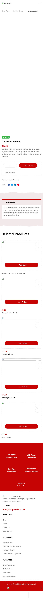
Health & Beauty (18, 11)
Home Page (5, 11)
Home (5, 520)
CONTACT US (7, 531)
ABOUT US (6, 527)
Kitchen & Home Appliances (12, 554)
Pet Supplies (7, 572)
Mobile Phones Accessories (12, 546)
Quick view (37, 249)
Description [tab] (10, 202)
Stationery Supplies (9, 550)
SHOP (5, 524)
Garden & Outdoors (9, 576)
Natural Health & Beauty (9, 313)
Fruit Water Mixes (7, 354)
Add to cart (29, 165)
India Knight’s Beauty (8, 398)
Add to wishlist (10, 173)
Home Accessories (9, 565)
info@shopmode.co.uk (14, 509)
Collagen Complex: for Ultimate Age (13, 273)
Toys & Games (7, 542)
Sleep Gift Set (6, 437)
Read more (23, 265)
